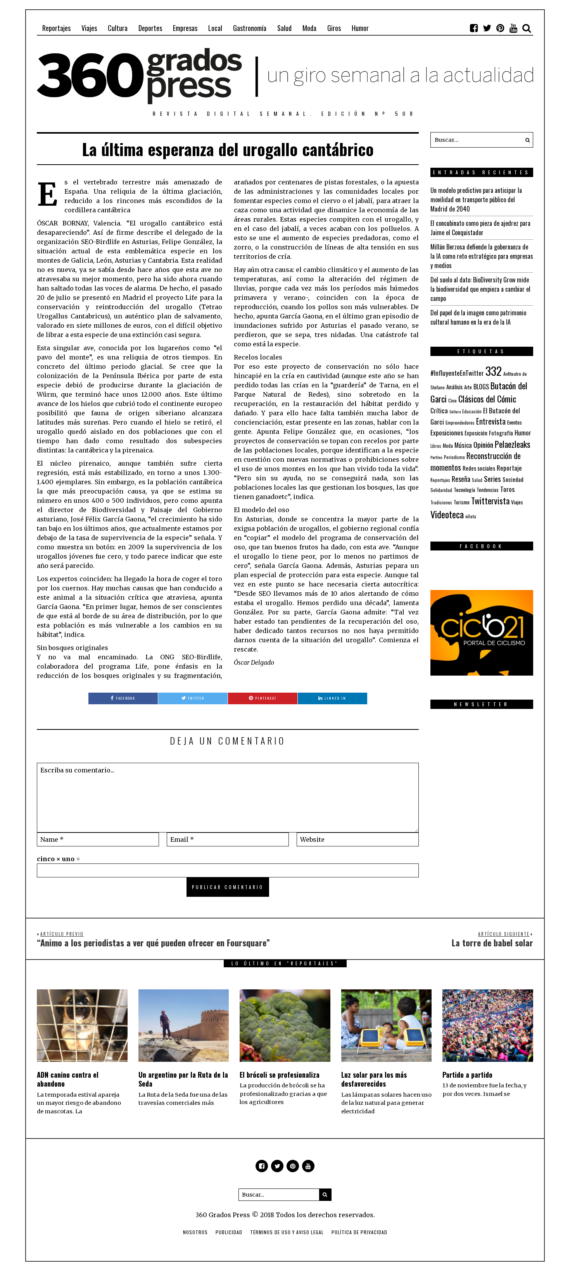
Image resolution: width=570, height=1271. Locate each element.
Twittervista (490, 500)
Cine (452, 400)
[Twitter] (487, 28)
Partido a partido (467, 1075)
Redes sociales (479, 468)
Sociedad (513, 479)
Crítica (439, 410)
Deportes (150, 28)
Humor (360, 28)
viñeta (470, 516)
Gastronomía (249, 28)
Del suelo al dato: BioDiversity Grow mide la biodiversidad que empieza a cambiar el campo (480, 289)
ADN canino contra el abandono (67, 1079)
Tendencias (488, 490)
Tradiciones (441, 502)
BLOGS (481, 386)
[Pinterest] (500, 28)
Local (215, 28)
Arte (468, 387)
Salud (284, 28)
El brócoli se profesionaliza (280, 1075)
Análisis (454, 386)
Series (492, 478)
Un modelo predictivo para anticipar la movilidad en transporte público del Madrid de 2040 (476, 199)
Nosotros (195, 1232)
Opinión (483, 444)
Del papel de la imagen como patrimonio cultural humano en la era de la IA (478, 317)
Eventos (514, 422)
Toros (507, 489)
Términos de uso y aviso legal (287, 1232)
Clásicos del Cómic (487, 398)
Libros (435, 446)
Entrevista (491, 421)
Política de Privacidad (359, 1232)
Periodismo (454, 457)
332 (493, 370)
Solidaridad (441, 490)
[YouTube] (513, 28)
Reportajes (56, 28)
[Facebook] (473, 28)
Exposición (476, 433)
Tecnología (464, 489)
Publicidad (229, 1232)
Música (463, 445)
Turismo (462, 502)
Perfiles (436, 457)
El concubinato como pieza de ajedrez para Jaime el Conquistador (480, 227)
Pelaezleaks (512, 444)
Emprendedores (460, 422)
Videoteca (447, 514)
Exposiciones (446, 432)
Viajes (89, 28)
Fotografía (501, 433)
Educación (472, 411)
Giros (334, 28)
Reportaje (509, 468)
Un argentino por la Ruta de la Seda (183, 1079)
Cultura (118, 28)
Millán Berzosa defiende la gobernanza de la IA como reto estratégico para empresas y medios (481, 256)
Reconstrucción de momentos (475, 461)
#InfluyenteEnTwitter (457, 373)
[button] (525, 140)
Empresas (185, 28)
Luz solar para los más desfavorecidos (374, 1079)
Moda (309, 28)
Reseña (461, 479)
